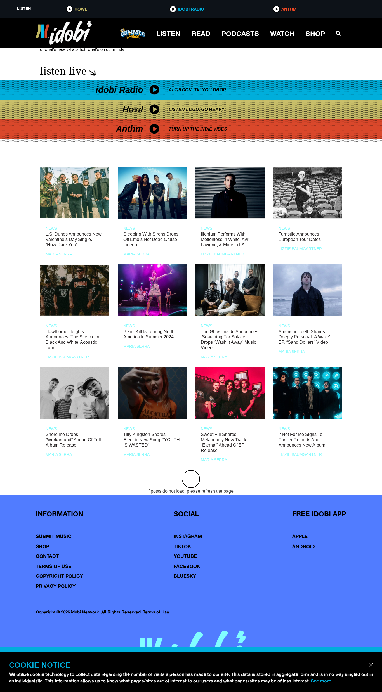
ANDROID (303, 546)
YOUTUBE (185, 556)
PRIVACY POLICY (56, 586)
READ (201, 33)
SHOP (315, 33)
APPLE (300, 536)
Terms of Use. (156, 612)
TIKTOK (182, 546)
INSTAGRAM (188, 536)
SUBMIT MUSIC (54, 536)
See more (321, 681)
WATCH (282, 33)
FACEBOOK (187, 566)
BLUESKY (185, 576)
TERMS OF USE (53, 566)
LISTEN (168, 33)
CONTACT (47, 556)
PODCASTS (240, 33)
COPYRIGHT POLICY (59, 576)
